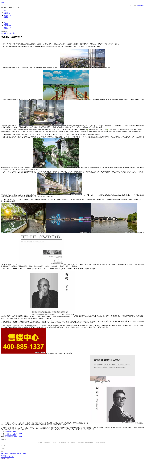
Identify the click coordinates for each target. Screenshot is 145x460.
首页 (5, 10)
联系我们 (6, 17)
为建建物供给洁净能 (10, 431)
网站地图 (3, 455)
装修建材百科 (7, 15)
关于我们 (6, 12)
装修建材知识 (7, 13)
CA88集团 (3, 33)
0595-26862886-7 (140, 5)
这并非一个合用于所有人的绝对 (13, 433)
